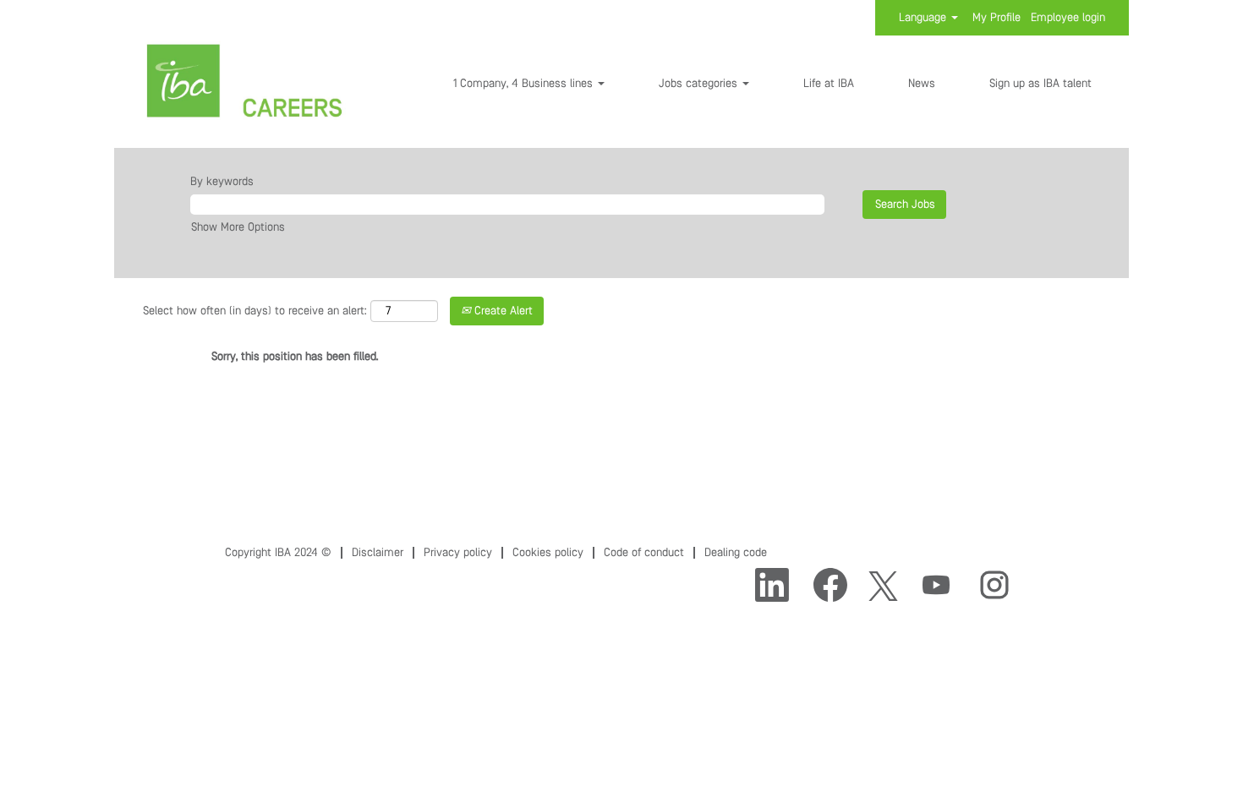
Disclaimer (377, 553)
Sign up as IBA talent (1040, 84)
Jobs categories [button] (700, 84)
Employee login (1068, 18)
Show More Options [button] (238, 227)
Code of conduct (644, 553)
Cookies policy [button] (547, 553)
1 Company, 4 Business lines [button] (524, 84)
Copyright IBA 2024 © (278, 553)
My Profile (996, 18)
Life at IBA (828, 84)
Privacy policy (458, 553)
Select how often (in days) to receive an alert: (255, 311)
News (921, 84)
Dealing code (735, 553)
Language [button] (924, 18)
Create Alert (502, 311)
